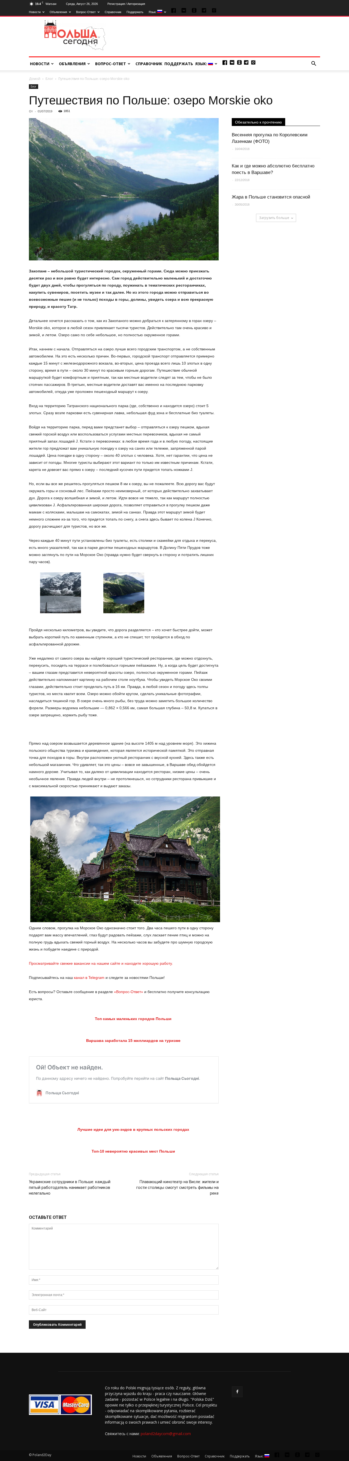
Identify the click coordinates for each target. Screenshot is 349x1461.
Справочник (113, 12)
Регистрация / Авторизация (126, 3)
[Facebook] (237, 1391)
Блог (49, 78)
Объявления (58, 12)
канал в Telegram (89, 977)
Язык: (153, 12)
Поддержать (135, 12)
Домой (34, 78)
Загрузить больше (274, 217)
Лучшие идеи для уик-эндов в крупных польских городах (133, 1129)
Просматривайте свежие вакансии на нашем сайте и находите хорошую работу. (101, 963)
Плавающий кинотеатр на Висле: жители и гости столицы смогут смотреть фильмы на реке (177, 1187)
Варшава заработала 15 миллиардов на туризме (133, 1040)
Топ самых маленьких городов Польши (133, 1019)
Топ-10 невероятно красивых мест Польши (133, 1151)
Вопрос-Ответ (86, 12)
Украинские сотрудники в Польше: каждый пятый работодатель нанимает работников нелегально (69, 1187)
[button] (313, 63)
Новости (35, 12)
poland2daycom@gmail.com (166, 1433)
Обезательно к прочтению (258, 122)
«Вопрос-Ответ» (128, 992)
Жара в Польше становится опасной (271, 197)
